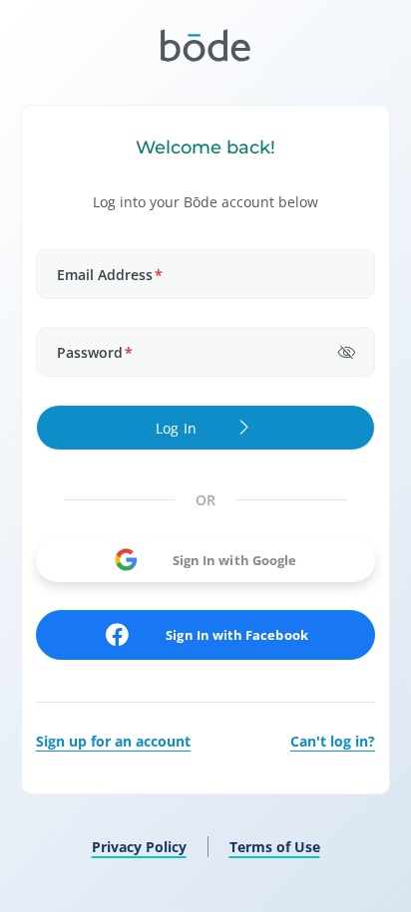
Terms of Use (274, 846)
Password (95, 352)
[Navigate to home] (205, 45)
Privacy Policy (139, 846)
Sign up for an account (113, 741)
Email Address (110, 274)
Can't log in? (332, 741)
